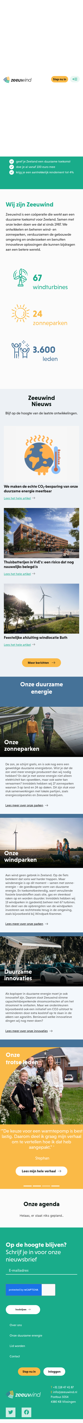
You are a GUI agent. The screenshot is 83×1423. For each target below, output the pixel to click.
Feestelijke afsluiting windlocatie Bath (35, 637)
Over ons (16, 1325)
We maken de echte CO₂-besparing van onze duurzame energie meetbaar (41, 488)
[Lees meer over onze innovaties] (51, 1031)
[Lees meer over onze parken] (46, 805)
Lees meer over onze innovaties (26, 1031)
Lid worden (17, 1346)
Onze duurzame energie (26, 1335)
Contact (15, 1356)
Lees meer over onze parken (24, 805)
